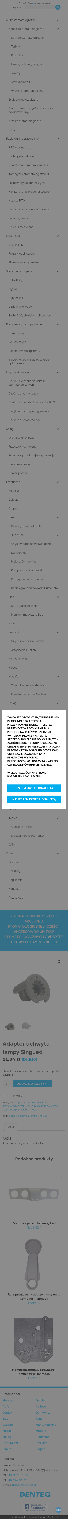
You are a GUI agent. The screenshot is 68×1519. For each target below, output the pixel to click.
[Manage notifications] (58, 1510)
